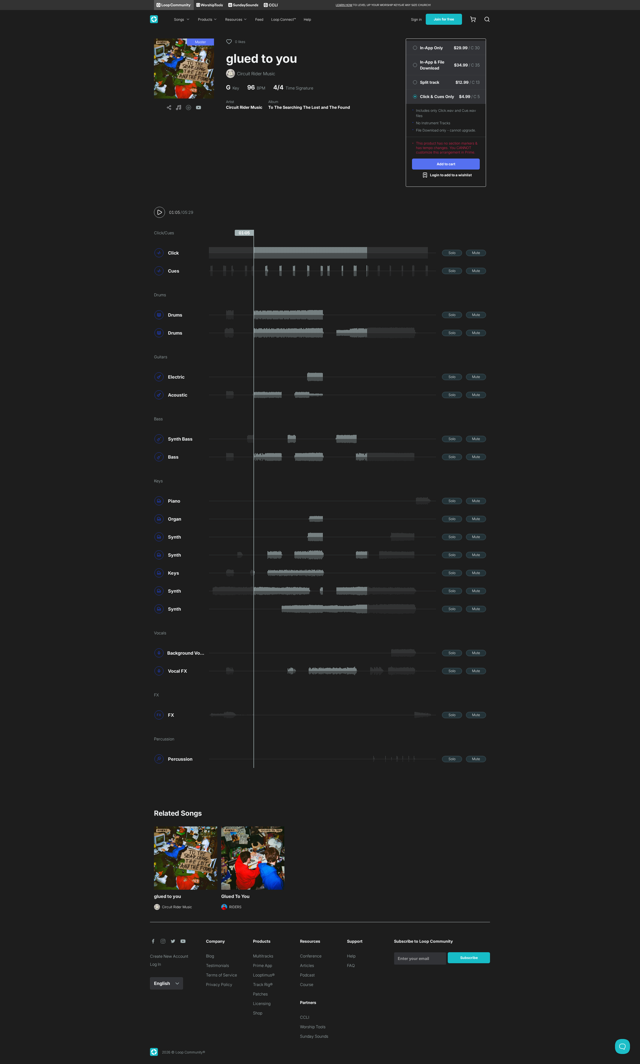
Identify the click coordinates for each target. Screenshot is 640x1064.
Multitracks (263, 955)
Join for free (444, 19)
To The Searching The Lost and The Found (309, 107)
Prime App (262, 965)
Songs (179, 19)
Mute (476, 253)
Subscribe (469, 957)
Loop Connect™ (283, 19)
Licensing (261, 1003)
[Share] (169, 107)
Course (306, 984)
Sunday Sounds (314, 1036)
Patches (260, 993)
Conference (311, 955)
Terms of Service (221, 974)
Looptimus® (264, 974)
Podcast (307, 974)
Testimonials (217, 965)
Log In (155, 964)
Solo (452, 253)
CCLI (304, 1017)
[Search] (487, 19)
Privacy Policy (219, 984)
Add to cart (446, 164)
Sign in (416, 19)
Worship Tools (313, 1026)
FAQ (351, 965)
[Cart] (473, 19)
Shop (257, 1012)
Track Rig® (263, 984)
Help (307, 19)
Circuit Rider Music (244, 107)
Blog (210, 955)
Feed (259, 19)
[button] (184, 69)
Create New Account (169, 956)
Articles (307, 965)
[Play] (159, 212)
